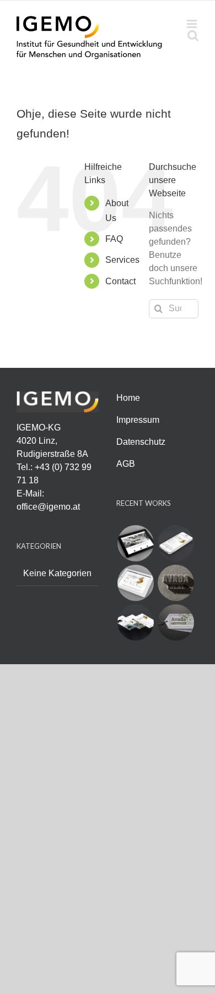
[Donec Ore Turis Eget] (135, 543)
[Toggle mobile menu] (192, 24)
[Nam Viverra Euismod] (176, 583)
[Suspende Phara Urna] (176, 622)
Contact (120, 281)
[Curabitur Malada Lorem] (135, 622)
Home (128, 397)
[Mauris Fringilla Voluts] (176, 543)
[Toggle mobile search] (192, 35)
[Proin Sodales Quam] (135, 583)
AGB (125, 463)
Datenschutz (140, 441)
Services (122, 259)
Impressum (137, 419)
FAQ (114, 239)
